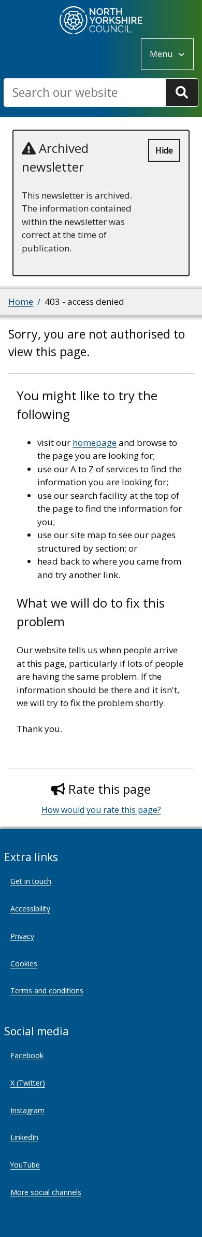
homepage (95, 442)
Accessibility (30, 908)
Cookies (23, 963)
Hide (164, 150)
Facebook (27, 1055)
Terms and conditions (46, 990)
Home (20, 301)
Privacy (22, 936)
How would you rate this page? (101, 810)
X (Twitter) (27, 1083)
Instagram (27, 1110)
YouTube (25, 1165)
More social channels (45, 1192)
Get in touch (30, 881)
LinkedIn (24, 1137)
